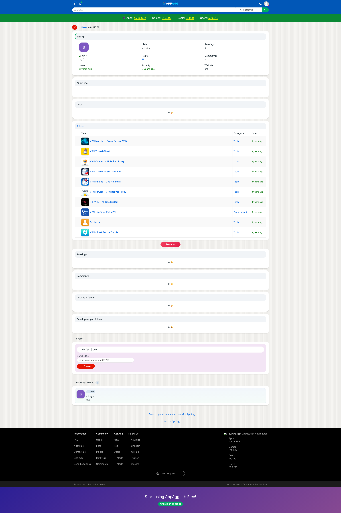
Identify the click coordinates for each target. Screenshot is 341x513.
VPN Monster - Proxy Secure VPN (108, 141)
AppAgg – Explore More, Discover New (250, 484)
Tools (236, 141)
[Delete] (97, 383)
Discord (135, 464)
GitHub (135, 451)
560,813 (213, 17)
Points (80, 126)
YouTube (136, 439)
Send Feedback (82, 464)
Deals (117, 451)
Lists (98, 445)
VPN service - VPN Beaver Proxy (108, 191)
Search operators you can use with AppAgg (172, 414)
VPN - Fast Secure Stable (104, 232)
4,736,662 (140, 17)
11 (143, 59)
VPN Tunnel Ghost (100, 151)
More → (170, 244)
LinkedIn (135, 445)
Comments (102, 464)
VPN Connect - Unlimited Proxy (107, 161)
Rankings (101, 458)
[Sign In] (266, 3)
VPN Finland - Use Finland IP (105, 181)
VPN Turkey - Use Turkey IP (105, 171)
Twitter (135, 458)
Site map (79, 458)
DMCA (102, 484)
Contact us (80, 451)
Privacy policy (92, 484)
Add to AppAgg (172, 421)
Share (86, 366)
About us (79, 445)
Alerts (120, 458)
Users (84, 27)
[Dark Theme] (260, 3)
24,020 (190, 17)
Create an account (170, 503)
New (116, 439)
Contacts (95, 222)
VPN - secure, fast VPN (103, 212)
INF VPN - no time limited (104, 202)
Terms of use (79, 484)
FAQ (76, 439)
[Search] (265, 9)
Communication (241, 212)
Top (116, 445)
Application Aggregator (254, 433)
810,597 (166, 17)
